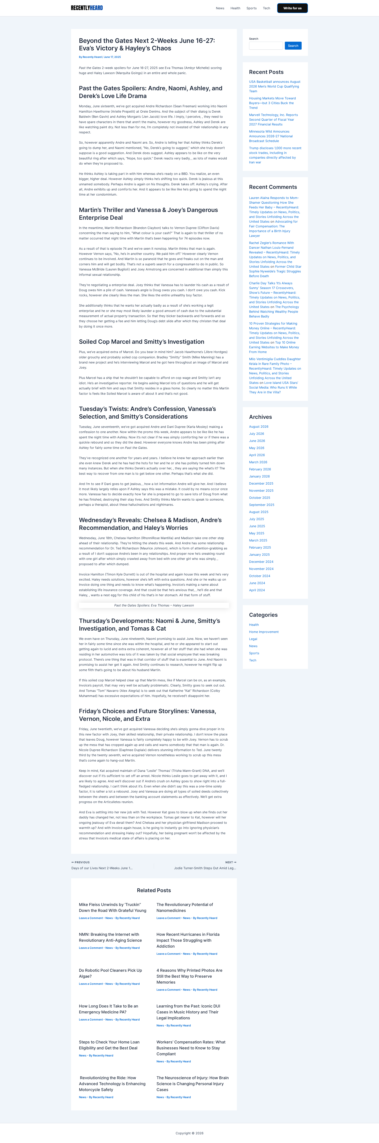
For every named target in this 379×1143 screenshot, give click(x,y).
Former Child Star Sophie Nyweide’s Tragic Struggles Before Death (275, 271)
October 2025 (259, 498)
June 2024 (257, 583)
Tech (266, 8)
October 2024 (259, 576)
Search (253, 38)
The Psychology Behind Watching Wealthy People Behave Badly (274, 311)
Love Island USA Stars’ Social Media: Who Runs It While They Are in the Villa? (273, 387)
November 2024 (261, 569)
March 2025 (258, 540)
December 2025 (261, 483)
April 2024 (257, 590)
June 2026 (257, 441)
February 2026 (260, 469)
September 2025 (261, 505)
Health (235, 8)
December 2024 (261, 562)
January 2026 (259, 476)
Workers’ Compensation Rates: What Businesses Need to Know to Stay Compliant (191, 1048)
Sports (252, 8)
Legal (253, 639)
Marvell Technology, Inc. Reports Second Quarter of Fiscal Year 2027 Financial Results (273, 119)
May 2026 (256, 448)
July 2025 (256, 519)
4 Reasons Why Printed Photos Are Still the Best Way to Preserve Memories (189, 976)
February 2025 (260, 547)
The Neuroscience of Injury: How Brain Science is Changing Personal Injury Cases (193, 1083)
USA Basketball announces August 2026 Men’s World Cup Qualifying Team (274, 86)
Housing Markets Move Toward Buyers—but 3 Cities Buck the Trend (272, 103)
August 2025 (258, 512)
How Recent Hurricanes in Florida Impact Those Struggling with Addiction (188, 940)
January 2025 (259, 554)
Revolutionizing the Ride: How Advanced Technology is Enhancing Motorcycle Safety (112, 1083)
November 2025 (261, 490)
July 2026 (256, 434)
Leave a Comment (91, 918)
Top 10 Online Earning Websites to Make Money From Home (274, 347)
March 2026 (258, 462)
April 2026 (257, 455)
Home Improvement (264, 632)
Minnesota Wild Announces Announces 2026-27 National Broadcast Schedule (271, 136)
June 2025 (257, 526)
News (220, 8)
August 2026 (258, 426)
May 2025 (256, 533)
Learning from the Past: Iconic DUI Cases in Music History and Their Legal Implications (188, 1012)
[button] (292, 8)
